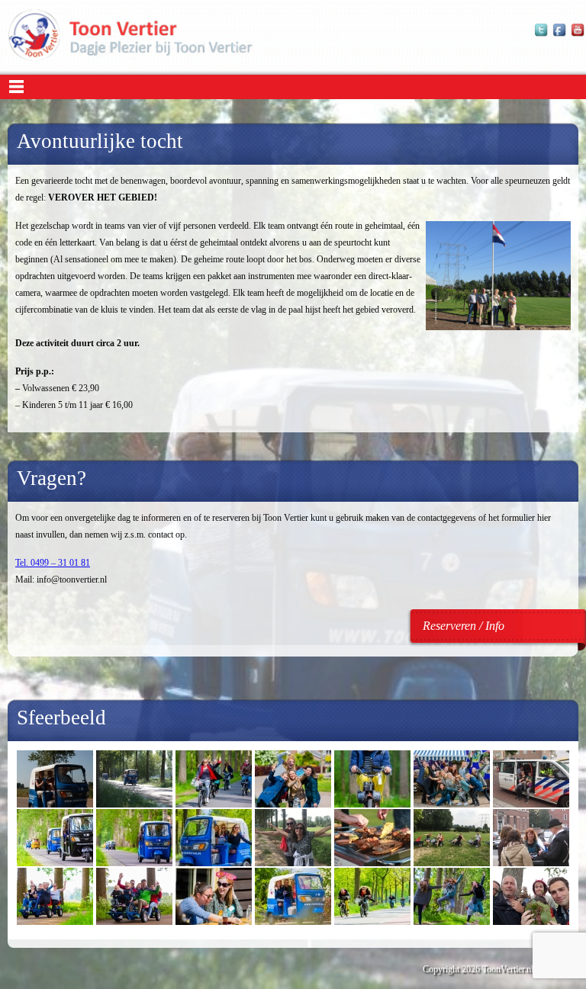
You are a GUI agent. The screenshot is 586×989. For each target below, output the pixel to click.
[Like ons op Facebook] (560, 33)
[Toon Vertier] (131, 58)
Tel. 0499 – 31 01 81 (52, 562)
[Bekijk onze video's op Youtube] (578, 33)
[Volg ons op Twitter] (541, 33)
